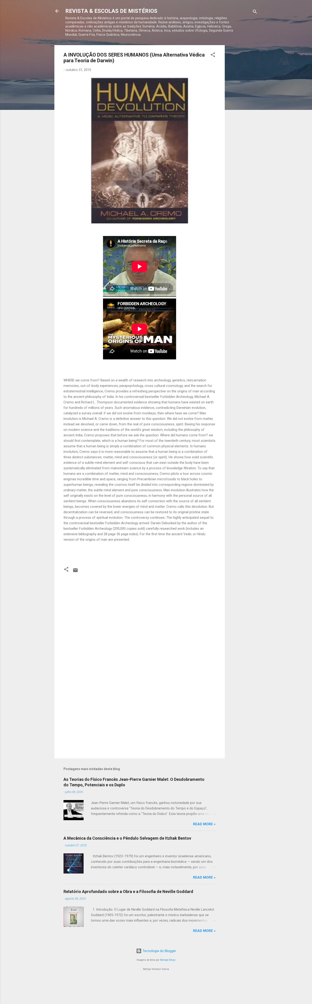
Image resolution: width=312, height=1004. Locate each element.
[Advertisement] (243, 113)
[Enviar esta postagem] (75, 572)
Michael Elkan (167, 959)
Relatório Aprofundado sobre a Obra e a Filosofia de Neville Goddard (128, 891)
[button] (213, 55)
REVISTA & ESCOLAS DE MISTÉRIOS (111, 11)
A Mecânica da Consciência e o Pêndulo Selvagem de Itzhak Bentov (127, 838)
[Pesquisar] (255, 12)
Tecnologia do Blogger (159, 951)
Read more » (204, 824)
